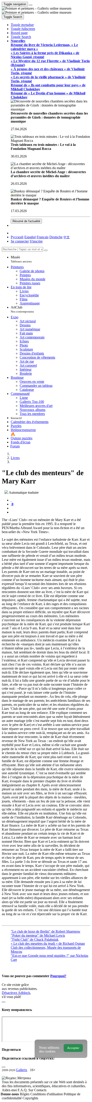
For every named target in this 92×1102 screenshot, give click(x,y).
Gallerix (21, 1070)
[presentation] (50, 508)
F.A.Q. (23, 1090)
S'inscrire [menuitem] (36, 241)
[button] (22, 25)
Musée (21, 259)
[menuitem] (66, 237)
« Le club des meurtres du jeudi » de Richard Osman (48, 943)
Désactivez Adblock (16, 993)
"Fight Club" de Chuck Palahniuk (35, 939)
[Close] (46, 250)
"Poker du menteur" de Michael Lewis (38, 935)
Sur (31, 1090)
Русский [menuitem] (17, 237)
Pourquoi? (58, 976)
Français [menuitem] (42, 237)
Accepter (73, 1048)
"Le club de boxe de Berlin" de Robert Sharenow (45, 931)
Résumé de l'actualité (26, 221)
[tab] (11, 500)
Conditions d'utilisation (47, 1094)
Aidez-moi (10, 1090)
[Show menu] (30, 5)
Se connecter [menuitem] (20, 241)
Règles (25, 1094)
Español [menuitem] (30, 237)
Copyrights (30, 1098)
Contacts (40, 1090)
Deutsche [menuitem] (56, 237)
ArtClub (22, 309)
